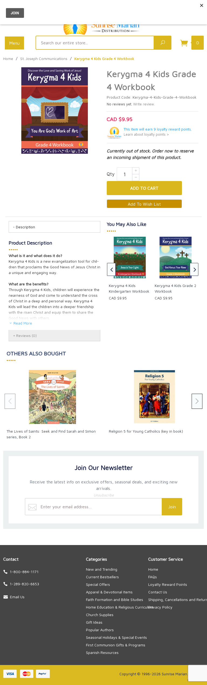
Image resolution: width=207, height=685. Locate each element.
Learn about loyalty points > (146, 134)
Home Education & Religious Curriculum (119, 607)
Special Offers (98, 584)
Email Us (17, 596)
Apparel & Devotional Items (109, 592)
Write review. (144, 104)
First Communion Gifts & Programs (115, 645)
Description (25, 227)
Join (172, 506)
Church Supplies (99, 614)
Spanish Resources (102, 652)
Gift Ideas (94, 622)
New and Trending (101, 569)
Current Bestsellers (102, 576)
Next (194, 269)
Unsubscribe (104, 495)
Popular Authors (100, 629)
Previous (111, 269)
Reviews (26, 335)
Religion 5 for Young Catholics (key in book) (146, 431)
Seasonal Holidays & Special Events (116, 637)
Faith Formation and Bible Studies (114, 599)
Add (144, 188)
